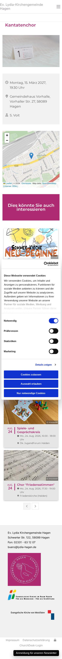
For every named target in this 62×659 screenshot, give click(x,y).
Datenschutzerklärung (36, 640)
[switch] (53, 330)
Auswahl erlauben (31, 383)
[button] (54, 6)
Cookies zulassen (31, 374)
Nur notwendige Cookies (31, 393)
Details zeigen (43, 364)
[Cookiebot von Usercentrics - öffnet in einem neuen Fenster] (44, 264)
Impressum (12, 640)
